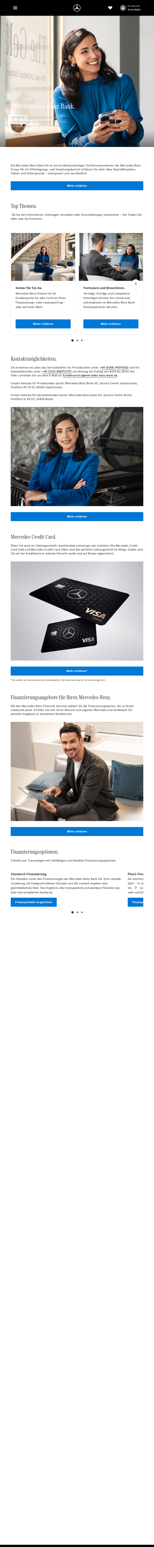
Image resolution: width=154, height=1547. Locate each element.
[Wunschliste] (110, 8)
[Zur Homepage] (77, 8)
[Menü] (15, 7)
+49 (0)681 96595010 (114, 367)
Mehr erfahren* (77, 671)
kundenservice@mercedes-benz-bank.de (90, 375)
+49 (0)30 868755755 (57, 371)
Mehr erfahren (77, 186)
